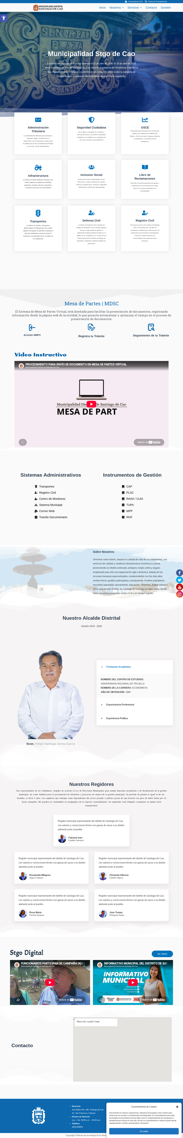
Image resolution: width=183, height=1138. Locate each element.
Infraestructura (38, 175)
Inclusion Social (91, 174)
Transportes (38, 221)
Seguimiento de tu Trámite (151, 335)
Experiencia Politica (117, 718)
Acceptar (144, 1131)
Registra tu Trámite (91, 336)
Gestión (166, 7)
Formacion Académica (118, 667)
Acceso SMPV (32, 334)
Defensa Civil (91, 220)
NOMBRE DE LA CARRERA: (116, 688)
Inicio (102, 7)
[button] (3, 18)
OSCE (145, 127)
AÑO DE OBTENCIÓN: (113, 692)
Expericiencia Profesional (120, 704)
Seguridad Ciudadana (91, 127)
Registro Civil (145, 220)
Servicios (133, 7)
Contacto (151, 7)
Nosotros (115, 7)
